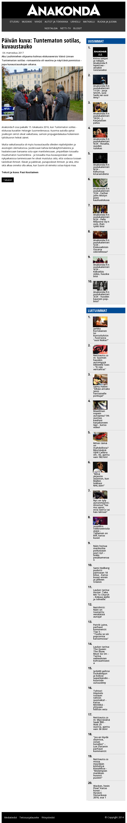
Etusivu (14, 21)
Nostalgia (51, 28)
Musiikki (27, 21)
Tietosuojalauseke (29, 817)
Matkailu (89, 21)
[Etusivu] (63, 14)
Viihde (38, 21)
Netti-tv (65, 28)
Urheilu (75, 21)
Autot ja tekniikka (56, 21)
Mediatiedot (10, 817)
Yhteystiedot (48, 817)
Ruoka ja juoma (107, 21)
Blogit (77, 28)
